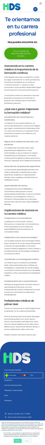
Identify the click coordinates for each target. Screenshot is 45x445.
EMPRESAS (8, 400)
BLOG (6, 395)
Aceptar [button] (17, 441)
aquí (34, 335)
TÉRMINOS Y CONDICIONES (13, 390)
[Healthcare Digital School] (15, 7)
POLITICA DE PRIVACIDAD (13, 385)
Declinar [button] (27, 441)
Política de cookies (16, 430)
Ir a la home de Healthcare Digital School (21, 53)
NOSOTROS (8, 380)
